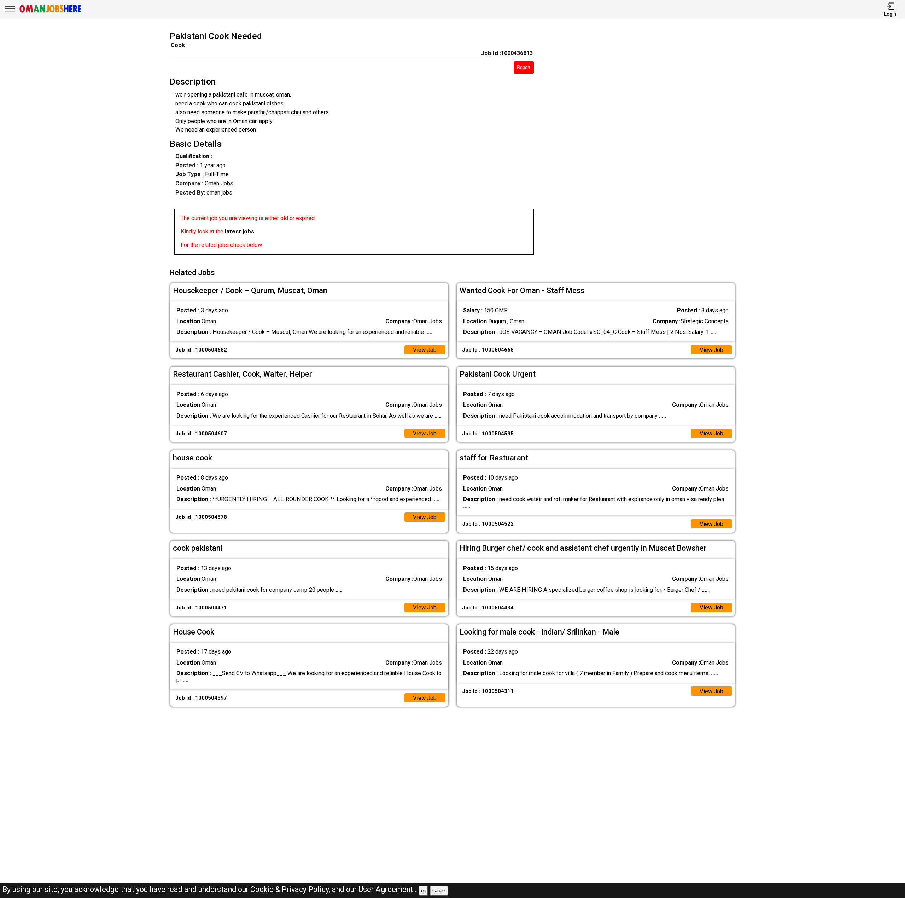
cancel (439, 890)
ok (423, 890)
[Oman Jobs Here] (50, 12)
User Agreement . (387, 889)
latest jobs (239, 231)
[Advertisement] (645, 145)
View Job (425, 350)
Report (523, 67)
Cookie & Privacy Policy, (291, 889)
